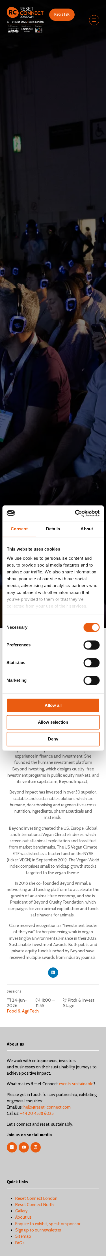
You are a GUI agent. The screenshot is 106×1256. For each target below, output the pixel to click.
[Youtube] (24, 1147)
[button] (62, 15)
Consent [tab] (19, 528)
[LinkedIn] (12, 1147)
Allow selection (53, 722)
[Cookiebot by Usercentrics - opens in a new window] (75, 513)
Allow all (53, 705)
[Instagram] (36, 1147)
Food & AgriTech (23, 1011)
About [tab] (87, 528)
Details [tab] (53, 528)
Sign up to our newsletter (38, 1230)
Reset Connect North (34, 1204)
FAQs (20, 1242)
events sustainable (76, 1083)
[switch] (91, 645)
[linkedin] (53, 972)
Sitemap (23, 1236)
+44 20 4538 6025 (37, 1113)
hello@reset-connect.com (47, 1107)
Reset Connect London (36, 1198)
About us (23, 1217)
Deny (53, 738)
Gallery (21, 1211)
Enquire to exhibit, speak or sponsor (47, 1223)
